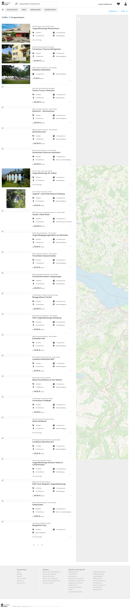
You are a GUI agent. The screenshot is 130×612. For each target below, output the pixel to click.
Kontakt (19, 576)
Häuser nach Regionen (50, 574)
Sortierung (112, 11)
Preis (24, 10)
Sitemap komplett (48, 583)
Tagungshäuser (97, 589)
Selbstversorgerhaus (99, 585)
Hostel (71, 589)
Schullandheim (97, 583)
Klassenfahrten (97, 578)
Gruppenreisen (73, 585)
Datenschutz (21, 583)
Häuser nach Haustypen (50, 578)
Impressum (20, 581)
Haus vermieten (105, 4)
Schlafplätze (12, 10)
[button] (92, 291)
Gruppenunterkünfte (75, 587)
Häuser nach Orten (48, 576)
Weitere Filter (50, 10)
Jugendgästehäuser (99, 572)
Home (18, 572)
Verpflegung (35, 10)
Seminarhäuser (97, 587)
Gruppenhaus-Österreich (76, 581)
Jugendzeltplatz (98, 576)
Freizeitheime (73, 574)
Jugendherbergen (98, 574)
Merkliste (19, 574)
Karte (123, 11)
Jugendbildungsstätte (75, 592)
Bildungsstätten (73, 572)
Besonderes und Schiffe (76, 578)
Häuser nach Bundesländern (51, 572)
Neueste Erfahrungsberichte (51, 581)
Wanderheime (73, 576)
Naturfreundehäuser (99, 581)
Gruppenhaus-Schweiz (76, 583)
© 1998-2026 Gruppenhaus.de (36, 606)
